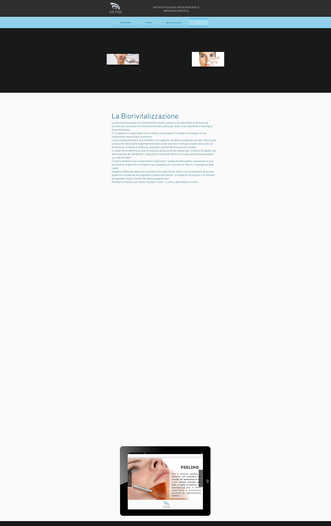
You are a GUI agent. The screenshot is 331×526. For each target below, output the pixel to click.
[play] (197, 459)
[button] (165, 478)
